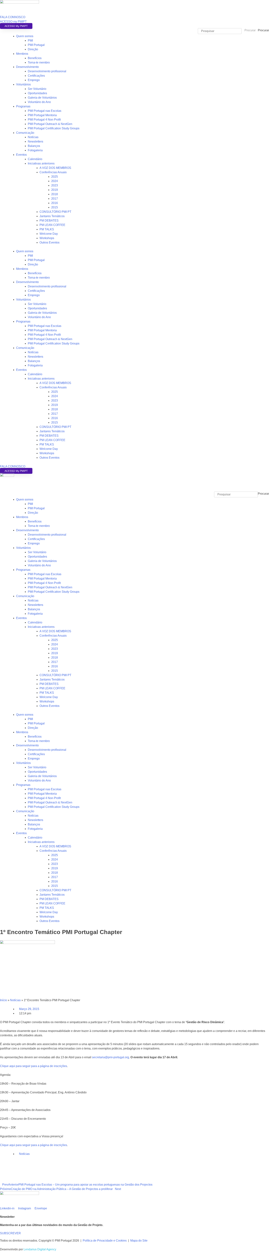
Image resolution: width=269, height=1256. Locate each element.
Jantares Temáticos (52, 216)
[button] (134, 489)
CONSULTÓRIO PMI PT (55, 211)
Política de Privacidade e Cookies (105, 1240)
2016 (54, 203)
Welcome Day (49, 233)
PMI (30, 40)
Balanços (34, 145)
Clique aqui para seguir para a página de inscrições (33, 1066)
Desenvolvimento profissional (47, 71)
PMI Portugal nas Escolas (44, 110)
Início (3, 1000)
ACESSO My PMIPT (16, 26)
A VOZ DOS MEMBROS (55, 167)
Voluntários (23, 84)
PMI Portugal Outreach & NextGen (50, 123)
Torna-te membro (39, 62)
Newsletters (35, 141)
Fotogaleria (35, 150)
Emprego (34, 80)
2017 (54, 198)
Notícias (33, 137)
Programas (23, 106)
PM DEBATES (49, 220)
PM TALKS (47, 229)
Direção (33, 49)
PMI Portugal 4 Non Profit (44, 119)
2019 (54, 189)
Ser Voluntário (37, 88)
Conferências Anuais (53, 172)
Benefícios (35, 58)
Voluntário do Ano (39, 102)
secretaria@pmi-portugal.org (110, 1057)
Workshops (47, 238)
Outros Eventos (49, 242)
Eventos (21, 154)
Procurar (263, 30)
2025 (54, 176)
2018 (54, 194)
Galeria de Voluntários (42, 97)
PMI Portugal (36, 44)
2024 (54, 181)
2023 (54, 185)
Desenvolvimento (27, 66)
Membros (22, 53)
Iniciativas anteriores (41, 163)
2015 (54, 207)
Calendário (35, 159)
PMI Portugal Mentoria (42, 115)
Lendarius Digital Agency (40, 1249)
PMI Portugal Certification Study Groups (53, 128)
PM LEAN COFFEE (52, 224)
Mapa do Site (138, 1240)
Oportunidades (37, 93)
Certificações (36, 75)
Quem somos (24, 36)
